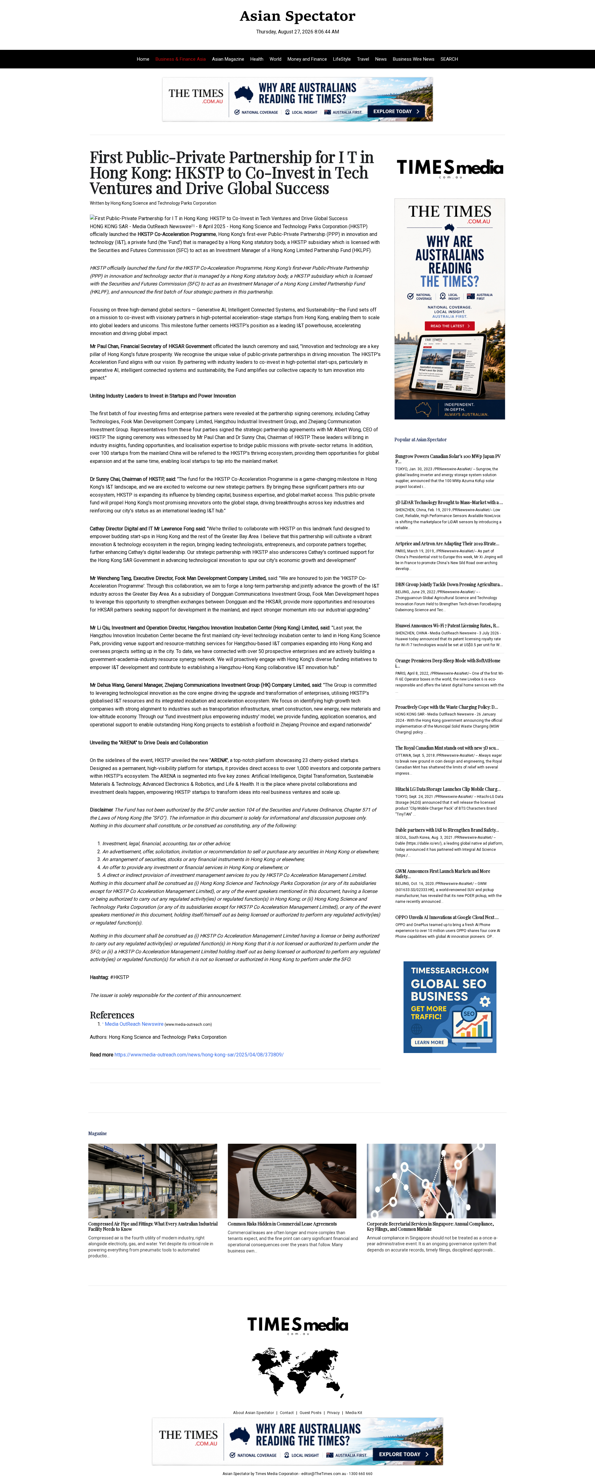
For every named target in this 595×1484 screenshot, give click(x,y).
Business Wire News (413, 59)
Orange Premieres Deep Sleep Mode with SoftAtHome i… (447, 663)
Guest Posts (310, 1412)
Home (143, 59)
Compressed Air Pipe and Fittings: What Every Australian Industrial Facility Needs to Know (153, 1226)
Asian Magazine (228, 59)
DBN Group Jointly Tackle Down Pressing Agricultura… (449, 584)
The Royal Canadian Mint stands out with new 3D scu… (447, 748)
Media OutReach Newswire (161, 226)
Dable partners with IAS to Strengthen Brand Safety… (447, 830)
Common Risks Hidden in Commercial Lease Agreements (282, 1224)
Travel (363, 59)
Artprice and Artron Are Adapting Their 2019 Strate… (447, 543)
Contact (287, 1412)
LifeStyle (342, 59)
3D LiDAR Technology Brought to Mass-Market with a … (449, 502)
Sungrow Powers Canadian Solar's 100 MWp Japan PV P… (448, 458)
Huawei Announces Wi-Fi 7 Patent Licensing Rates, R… (447, 626)
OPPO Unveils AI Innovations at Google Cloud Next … (447, 917)
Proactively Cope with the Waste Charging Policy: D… (446, 707)
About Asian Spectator (253, 1412)
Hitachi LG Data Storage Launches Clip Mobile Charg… (448, 789)
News (381, 59)
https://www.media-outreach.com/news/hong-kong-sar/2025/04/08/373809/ (199, 1055)
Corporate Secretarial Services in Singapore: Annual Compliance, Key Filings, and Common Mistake (430, 1226)
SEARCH (449, 59)
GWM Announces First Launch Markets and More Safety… (442, 873)
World (275, 59)
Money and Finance (307, 59)
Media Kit (354, 1412)
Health (256, 59)
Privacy (333, 1412)
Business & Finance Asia (181, 59)
